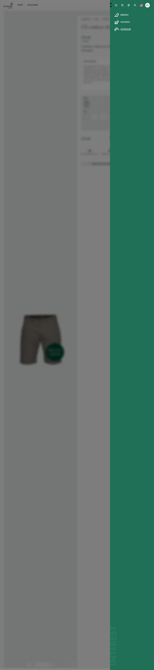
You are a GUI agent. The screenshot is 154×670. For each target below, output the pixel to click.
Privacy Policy (111, 54)
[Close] (124, 18)
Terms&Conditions (95, 54)
